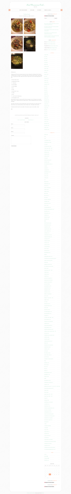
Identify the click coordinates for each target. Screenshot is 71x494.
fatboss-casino (46, 268)
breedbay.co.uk (46, 219)
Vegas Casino (46, 429)
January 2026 (46, 68)
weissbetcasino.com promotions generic (50, 441)
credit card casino (46, 244)
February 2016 (46, 95)
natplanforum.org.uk (47, 346)
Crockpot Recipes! (47, 246)
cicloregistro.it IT (47, 238)
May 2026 (45, 60)
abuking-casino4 (46, 154)
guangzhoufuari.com (47, 287)
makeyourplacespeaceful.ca (48, 325)
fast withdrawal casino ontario (48, 266)
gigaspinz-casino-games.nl (48, 282)
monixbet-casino (46, 337)
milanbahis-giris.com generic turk (49, 335)
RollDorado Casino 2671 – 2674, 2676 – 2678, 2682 (52, 386)
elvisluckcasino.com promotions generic (50, 258)
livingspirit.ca (46, 315)
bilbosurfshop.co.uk (47, 213)
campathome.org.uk (47, 226)
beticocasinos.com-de (47, 203)
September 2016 (46, 84)
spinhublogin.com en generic (48, 402)
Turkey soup (36, 115)
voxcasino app (46, 437)
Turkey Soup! (26, 14)
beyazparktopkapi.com (47, 207)
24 (45, 474)
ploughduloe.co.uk (47, 374)
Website (12, 131)
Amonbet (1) (46, 167)
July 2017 (45, 76)
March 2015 (46, 117)
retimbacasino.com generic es (48, 382)
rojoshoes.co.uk (46, 384)
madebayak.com (46, 323)
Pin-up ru (45, 368)
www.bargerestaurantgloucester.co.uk (49, 449)
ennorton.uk (46, 262)
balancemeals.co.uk (47, 183)
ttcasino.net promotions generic (49, 413)
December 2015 (46, 99)
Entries (46, 456)
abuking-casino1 (46, 152)
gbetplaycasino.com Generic (48, 280)
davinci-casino (46, 248)
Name (12, 123)
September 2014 (46, 129)
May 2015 (45, 113)
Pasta (45, 360)
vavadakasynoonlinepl (47, 425)
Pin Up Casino (46, 364)
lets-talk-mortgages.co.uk (48, 311)
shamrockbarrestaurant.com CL (49, 388)
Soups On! (24, 115)
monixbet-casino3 (47, 339)
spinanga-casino (46, 400)
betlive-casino (46, 205)
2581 (45, 136)
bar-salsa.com (46, 185)
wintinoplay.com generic (48, 443)
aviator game (46, 177)
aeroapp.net (46, 158)
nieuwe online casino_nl (47, 354)
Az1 (45, 179)
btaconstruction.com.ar (47, 224)
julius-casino (46, 307)
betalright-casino (46, 201)
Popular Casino (46, 376)
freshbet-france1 (46, 274)
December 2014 (46, 123)
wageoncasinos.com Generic (48, 439)
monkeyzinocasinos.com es (48, 341)
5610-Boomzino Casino (47, 146)
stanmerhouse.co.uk (47, 405)
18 (47, 472)
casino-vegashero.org (47, 230)
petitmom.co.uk (46, 362)
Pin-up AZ (46, 366)
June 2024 (45, 72)
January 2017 (46, 80)
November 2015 (46, 101)
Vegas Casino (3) (46, 431)
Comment (12, 135)
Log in (45, 454)
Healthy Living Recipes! (48, 293)
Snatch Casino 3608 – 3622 (48, 396)
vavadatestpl (46, 427)
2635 (45, 138)
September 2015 (46, 105)
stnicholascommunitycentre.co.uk (49, 407)
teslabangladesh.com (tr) (48, 411)
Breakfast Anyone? (47, 217)
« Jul (47, 477)
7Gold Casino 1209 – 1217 (48, 150)
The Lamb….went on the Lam (51, 49)
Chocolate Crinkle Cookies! (51, 41)
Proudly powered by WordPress (31, 492)
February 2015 (46, 119)
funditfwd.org (46, 276)
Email (12, 127)
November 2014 (46, 125)
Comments (46, 458)
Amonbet (45, 165)
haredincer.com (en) (47, 291)
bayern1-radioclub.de (47, 187)
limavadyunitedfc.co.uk (47, 313)
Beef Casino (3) (46, 195)
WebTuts (43, 492)
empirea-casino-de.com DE (48, 260)
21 (54, 472)
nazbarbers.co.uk (46, 348)
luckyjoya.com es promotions (48, 321)
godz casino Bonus (47, 283)
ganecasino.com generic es (48, 278)
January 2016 (46, 97)
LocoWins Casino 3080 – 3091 (48, 317)
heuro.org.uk (46, 295)
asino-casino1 (46, 173)
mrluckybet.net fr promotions (48, 344)
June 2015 (45, 111)
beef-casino (46, 197)
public (45, 378)
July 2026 (45, 56)
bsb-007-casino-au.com (47, 222)
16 (58, 470)
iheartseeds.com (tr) (47, 303)
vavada (45, 423)
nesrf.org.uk (46, 350)
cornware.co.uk (46, 242)
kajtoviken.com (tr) (47, 309)
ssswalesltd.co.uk (46, 404)
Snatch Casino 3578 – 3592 (48, 394)
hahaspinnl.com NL (47, 289)
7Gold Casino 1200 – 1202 (48, 148)
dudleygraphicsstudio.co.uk (48, 256)
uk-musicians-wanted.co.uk (48, 419)
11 (47, 470)
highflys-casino (46, 299)
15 (56, 470)
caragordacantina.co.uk (47, 228)
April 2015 (46, 115)
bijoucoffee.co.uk (46, 211)
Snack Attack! (46, 392)
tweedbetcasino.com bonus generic (49, 415)
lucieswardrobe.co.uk (47, 319)
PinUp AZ (45, 370)
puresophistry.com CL (47, 380)
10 (45, 470)
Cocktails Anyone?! (47, 240)
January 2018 (46, 74)
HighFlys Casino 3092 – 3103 (48, 297)
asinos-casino (46, 175)
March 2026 (46, 64)
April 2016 (46, 92)
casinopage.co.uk (46, 232)
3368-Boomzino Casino (47, 142)
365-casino (46, 144)
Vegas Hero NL (46, 433)
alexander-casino (46, 161)
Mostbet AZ (46, 343)
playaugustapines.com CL (48, 372)
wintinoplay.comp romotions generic (49, 447)
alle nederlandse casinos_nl (48, 163)
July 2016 (45, 86)
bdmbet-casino (46, 189)
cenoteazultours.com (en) (48, 234)
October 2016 (46, 82)
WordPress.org (46, 460)
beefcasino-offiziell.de (47, 199)
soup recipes (32, 115)
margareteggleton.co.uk (47, 327)
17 (45, 472)
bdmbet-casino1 (46, 191)
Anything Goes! (46, 169)
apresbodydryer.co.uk (47, 171)
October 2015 (46, 103)
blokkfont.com (46, 215)
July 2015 (45, 109)
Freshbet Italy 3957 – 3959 (48, 270)
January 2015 (46, 121)
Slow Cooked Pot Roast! (21, 119)
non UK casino (46, 356)
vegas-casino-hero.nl (47, 435)
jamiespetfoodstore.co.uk (48, 305)
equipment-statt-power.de (48, 264)
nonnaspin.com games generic (48, 358)
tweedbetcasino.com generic (48, 417)
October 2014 (46, 127)
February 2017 (46, 78)
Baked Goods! (46, 181)
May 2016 (45, 90)
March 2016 (46, 94)
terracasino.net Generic (47, 409)
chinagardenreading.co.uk (48, 236)
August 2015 (46, 107)
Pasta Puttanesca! (31, 119)
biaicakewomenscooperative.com (49, 209)
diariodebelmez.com (47, 252)
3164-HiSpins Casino (47, 140)
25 (47, 474)
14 (54, 470)
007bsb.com (46, 134)
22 (56, 472)
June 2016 (45, 88)
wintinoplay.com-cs (47, 445)
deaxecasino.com (46, 250)
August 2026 (46, 54)
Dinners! (45, 254)
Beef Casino (46, 193)
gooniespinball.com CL (47, 285)
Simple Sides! (46, 390)
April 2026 (46, 62)
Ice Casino (45, 301)
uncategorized (46, 421)
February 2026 (46, 66)
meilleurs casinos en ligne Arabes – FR (50, 331)
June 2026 (45, 58)
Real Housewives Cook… (35, 5)
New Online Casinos (47, 352)
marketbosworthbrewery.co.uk (48, 329)
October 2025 (46, 70)
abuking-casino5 (46, 156)
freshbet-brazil (46, 272)
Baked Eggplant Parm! (53, 47)
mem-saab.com (46, 333)
